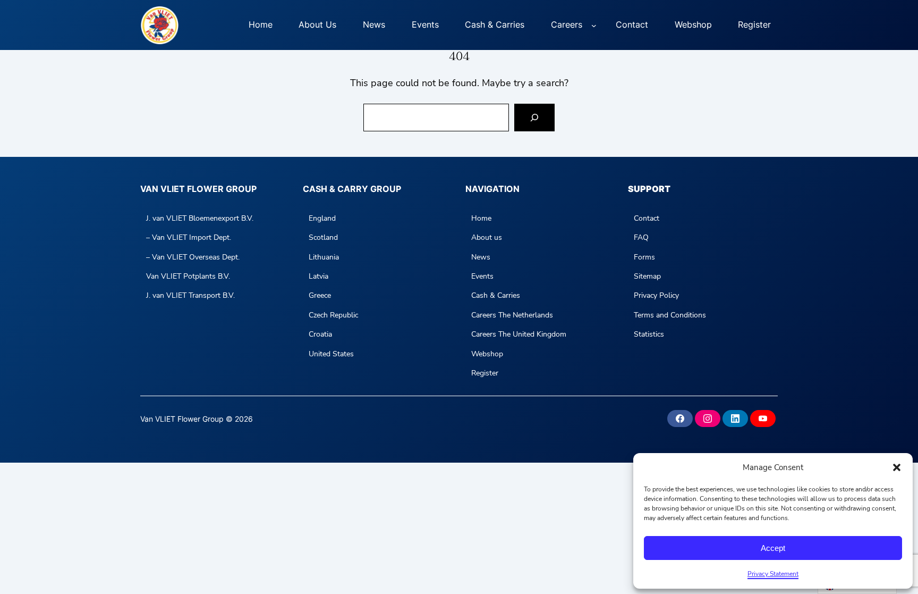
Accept (773, 548)
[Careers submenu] (594, 25)
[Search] (534, 117)
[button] (896, 467)
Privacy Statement (772, 574)
